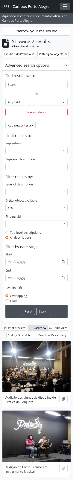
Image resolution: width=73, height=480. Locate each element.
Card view (39, 328)
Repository (13, 143)
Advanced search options (27, 65)
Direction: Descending (52, 335)
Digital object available (21, 200)
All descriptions (21, 237)
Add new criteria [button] (19, 125)
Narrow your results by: (36, 30)
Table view (60, 328)
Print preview (16, 328)
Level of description (19, 184)
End (8, 270)
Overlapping (18, 296)
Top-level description (20, 159)
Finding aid (13, 216)
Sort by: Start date (19, 335)
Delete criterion (36, 112)
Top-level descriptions (25, 233)
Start (8, 254)
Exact (13, 301)
